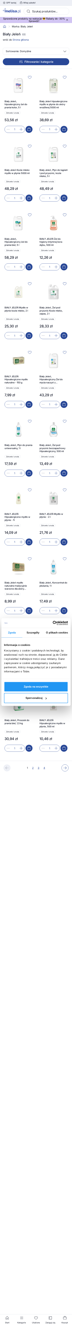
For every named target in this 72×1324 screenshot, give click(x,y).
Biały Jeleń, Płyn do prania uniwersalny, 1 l (18, 447)
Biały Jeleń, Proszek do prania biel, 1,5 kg (17, 722)
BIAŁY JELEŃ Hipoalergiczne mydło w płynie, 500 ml (52, 723)
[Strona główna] (4, 26)
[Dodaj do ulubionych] (30, 77)
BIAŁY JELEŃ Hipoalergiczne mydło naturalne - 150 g (16, 379)
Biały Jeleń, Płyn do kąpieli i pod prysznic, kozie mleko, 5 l (53, 173)
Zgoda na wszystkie (36, 686)
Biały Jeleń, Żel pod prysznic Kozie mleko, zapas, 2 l (51, 310)
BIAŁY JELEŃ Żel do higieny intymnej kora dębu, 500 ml (50, 241)
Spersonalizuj (34, 697)
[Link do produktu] (18, 103)
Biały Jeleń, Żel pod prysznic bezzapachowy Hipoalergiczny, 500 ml (52, 448)
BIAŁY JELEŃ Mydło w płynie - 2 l (51, 515)
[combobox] (46, 11)
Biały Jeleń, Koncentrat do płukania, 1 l (53, 584)
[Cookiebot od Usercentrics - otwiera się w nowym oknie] (52, 623)
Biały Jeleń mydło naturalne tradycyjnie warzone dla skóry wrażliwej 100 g (16, 585)
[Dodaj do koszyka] (29, 129)
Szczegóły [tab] (33, 632)
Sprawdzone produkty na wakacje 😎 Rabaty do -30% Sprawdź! (34, 19)
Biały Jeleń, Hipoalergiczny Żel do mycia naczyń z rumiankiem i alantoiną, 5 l (53, 379)
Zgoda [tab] (12, 632)
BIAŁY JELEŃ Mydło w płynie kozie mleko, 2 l (16, 309)
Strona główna (21, 39)
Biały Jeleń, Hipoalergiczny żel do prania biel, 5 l (16, 241)
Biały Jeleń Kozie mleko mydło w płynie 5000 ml (17, 171)
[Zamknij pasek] (67, 20)
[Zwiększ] (21, 129)
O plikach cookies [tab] (57, 632)
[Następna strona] (65, 767)
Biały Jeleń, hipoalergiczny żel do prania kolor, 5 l (16, 104)
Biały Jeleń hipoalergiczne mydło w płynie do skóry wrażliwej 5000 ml (53, 104)
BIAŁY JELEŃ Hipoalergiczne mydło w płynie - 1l (17, 517)
